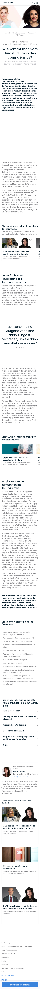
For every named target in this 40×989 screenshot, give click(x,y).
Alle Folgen (20, 35)
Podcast (31, 33)
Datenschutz (27, 946)
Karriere (4, 961)
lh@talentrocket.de (23, 777)
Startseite (7, 33)
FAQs (3, 972)
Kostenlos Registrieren (20, 985)
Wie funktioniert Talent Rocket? (13, 968)
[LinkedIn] (2, 980)
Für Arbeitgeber (7, 943)
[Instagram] (6, 980)
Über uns (5, 965)
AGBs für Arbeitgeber (10, 950)
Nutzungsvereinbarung (10, 946)
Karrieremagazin (19, 33)
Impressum (6, 957)
